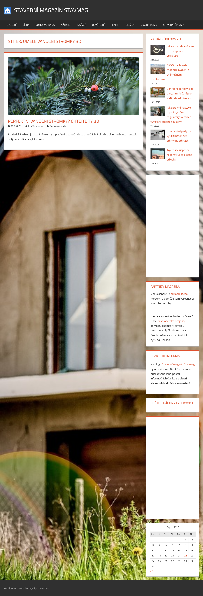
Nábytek (66, 25)
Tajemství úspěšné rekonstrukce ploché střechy (179, 154)
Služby (130, 25)
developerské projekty (171, 321)
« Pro (152, 571)
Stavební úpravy (173, 25)
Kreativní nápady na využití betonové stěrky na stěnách (179, 135)
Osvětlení (98, 25)
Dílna (26, 25)
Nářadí (81, 25)
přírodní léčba (179, 294)
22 (185, 555)
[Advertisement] (173, 225)
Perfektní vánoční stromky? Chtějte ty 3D (53, 121)
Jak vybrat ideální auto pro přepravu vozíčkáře (180, 51)
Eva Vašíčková (35, 125)
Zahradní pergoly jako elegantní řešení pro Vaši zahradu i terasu (180, 93)
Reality (115, 25)
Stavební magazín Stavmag (51, 10)
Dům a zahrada (45, 25)
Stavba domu (149, 25)
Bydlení (11, 25)
